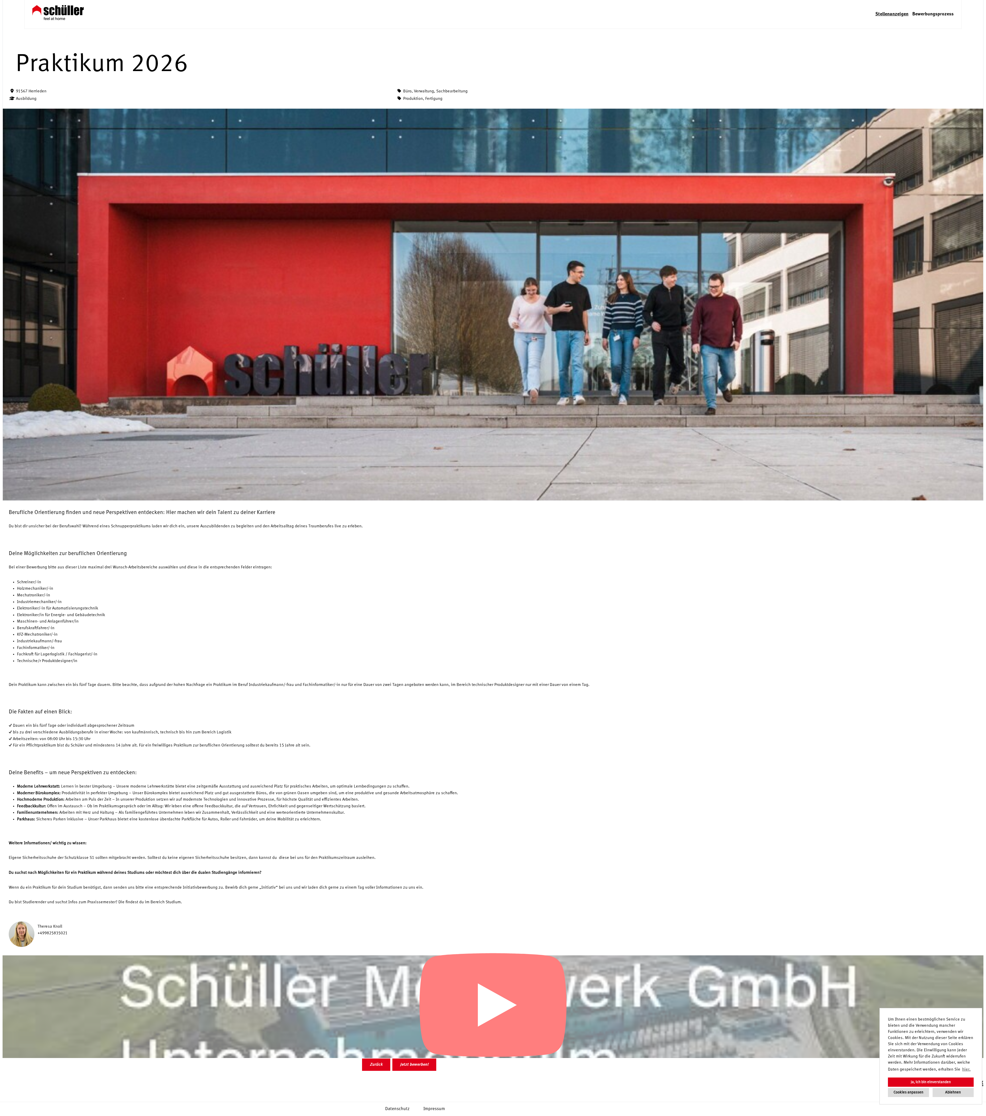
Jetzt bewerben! (414, 1065)
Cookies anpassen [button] (908, 1092)
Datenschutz (397, 1109)
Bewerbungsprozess (933, 14)
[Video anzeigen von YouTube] (493, 1006)
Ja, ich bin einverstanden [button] (931, 1082)
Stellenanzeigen (891, 14)
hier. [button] (966, 1070)
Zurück (376, 1065)
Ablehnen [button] (953, 1092)
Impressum (434, 1109)
